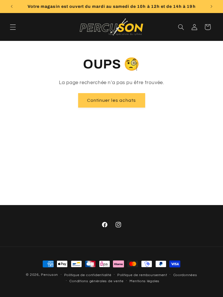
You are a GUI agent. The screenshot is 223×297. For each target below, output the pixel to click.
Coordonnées (185, 275)
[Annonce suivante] (211, 6)
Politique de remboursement (142, 275)
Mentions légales (144, 281)
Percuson (49, 274)
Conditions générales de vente (96, 281)
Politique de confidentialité (88, 275)
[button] (12, 27)
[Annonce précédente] (11, 6)
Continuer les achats (111, 100)
